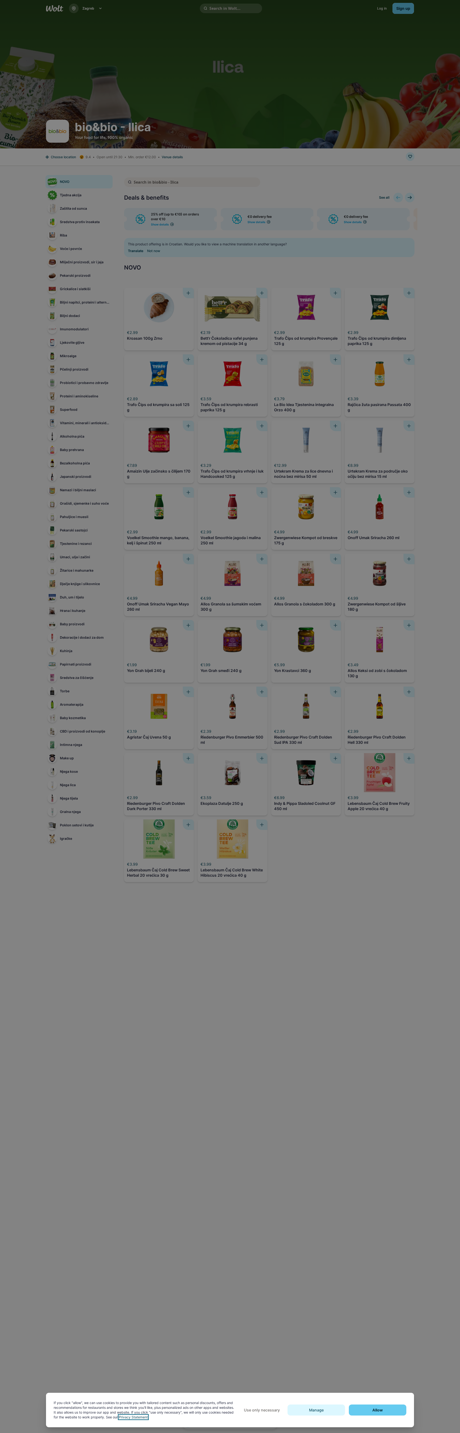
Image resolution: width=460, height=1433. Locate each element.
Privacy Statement (133, 1417)
